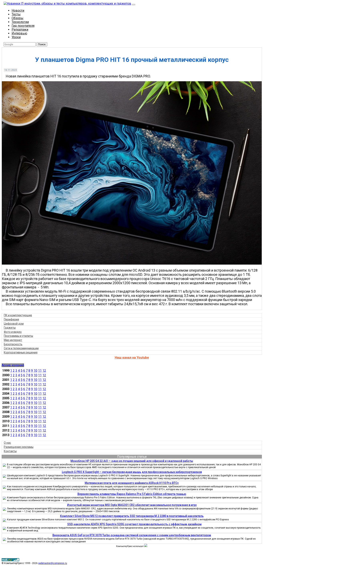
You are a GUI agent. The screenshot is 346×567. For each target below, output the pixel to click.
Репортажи (20, 29)
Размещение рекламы (18, 447)
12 (44, 370)
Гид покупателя (23, 26)
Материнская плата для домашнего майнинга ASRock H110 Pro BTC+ (132, 483)
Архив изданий (13, 365)
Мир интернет (13, 340)
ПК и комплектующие (18, 315)
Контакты (10, 451)
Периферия (11, 319)
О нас (7, 442)
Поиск (42, 44)
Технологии (20, 22)
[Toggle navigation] (133, 4)
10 (35, 370)
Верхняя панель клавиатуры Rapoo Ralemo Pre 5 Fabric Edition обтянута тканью (131, 494)
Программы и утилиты (18, 335)
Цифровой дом (14, 323)
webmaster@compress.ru (52, 563)
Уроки (16, 37)
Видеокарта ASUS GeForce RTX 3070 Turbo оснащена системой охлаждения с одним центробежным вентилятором (131, 535)
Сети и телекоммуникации (21, 348)
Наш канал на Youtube (132, 357)
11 (40, 370)
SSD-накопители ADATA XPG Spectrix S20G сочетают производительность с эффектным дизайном (134, 524)
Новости (18, 10)
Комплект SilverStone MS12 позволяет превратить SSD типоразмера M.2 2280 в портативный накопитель (132, 516)
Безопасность (13, 344)
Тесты (16, 14)
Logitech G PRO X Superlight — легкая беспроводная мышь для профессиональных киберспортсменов (132, 472)
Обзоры (17, 18)
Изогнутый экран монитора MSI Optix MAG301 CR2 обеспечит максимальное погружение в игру (132, 505)
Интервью (19, 33)
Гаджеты (10, 327)
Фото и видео (13, 331)
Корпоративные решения (20, 352)
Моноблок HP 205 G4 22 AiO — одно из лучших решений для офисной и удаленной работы (131, 461)
